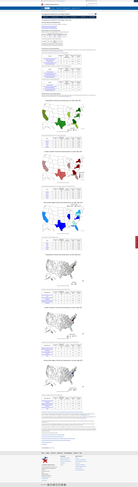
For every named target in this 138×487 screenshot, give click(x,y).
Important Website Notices (80, 466)
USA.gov (61, 464)
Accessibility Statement (79, 469)
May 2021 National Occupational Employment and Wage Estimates (53, 434)
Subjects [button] (47, 8)
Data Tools (53, 453)
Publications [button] (58, 8)
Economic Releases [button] (66, 8)
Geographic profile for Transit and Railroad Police (49, 28)
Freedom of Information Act (80, 459)
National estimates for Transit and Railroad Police (49, 26)
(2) (60, 35)
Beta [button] (78, 8)
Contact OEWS (44, 480)
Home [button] (42, 8)
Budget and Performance (65, 459)
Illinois (47, 244)
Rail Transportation (50, 61)
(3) (50, 35)
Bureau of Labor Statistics (45, 10)
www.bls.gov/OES (45, 478)
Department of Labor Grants (65, 461)
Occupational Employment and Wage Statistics (57, 10)
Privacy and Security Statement (81, 461)
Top (136, 1)
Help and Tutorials (78, 468)
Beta (81, 453)
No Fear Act (62, 463)
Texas (47, 145)
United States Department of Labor (92, 0)
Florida (47, 249)
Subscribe (95, 3)
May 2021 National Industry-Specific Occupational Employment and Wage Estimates (56, 440)
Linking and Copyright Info (80, 464)
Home (43, 453)
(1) (46, 34)
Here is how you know (61, 0)
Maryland (47, 147)
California (47, 247)
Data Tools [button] (52, 8)
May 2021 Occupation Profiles (47, 442)
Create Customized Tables (63, 96)
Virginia (47, 144)
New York (47, 141)
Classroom (76, 453)
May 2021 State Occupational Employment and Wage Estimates (52, 436)
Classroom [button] (74, 8)
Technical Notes (44, 444)
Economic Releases (68, 453)
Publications (59, 453)
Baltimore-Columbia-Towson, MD (47, 300)
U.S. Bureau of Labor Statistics (51, 4)
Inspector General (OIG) (64, 457)
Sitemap (77, 457)
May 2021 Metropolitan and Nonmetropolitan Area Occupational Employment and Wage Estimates (58, 438)
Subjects (47, 453)
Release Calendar (91, 3)
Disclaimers (77, 463)
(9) (68, 189)
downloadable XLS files (85, 414)
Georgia (47, 142)
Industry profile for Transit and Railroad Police (49, 27)
